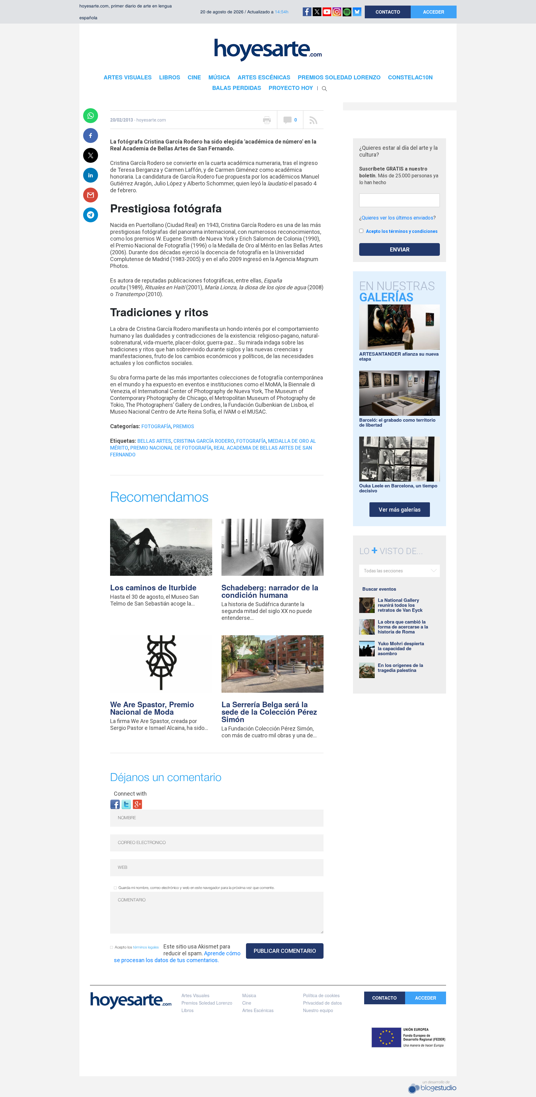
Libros (187, 1010)
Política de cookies (321, 995)
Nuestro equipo (318, 1010)
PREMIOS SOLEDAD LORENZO (339, 77)
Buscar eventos (379, 588)
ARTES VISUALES (128, 77)
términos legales (146, 947)
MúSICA (219, 77)
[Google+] (137, 803)
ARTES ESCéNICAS (264, 77)
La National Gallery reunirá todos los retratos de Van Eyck (400, 604)
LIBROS (169, 77)
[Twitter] (126, 803)
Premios (183, 426)
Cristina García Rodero (203, 441)
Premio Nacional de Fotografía (171, 448)
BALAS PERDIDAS (236, 88)
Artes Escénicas (258, 1010)
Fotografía (156, 426)
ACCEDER (433, 12)
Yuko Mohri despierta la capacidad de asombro (401, 648)
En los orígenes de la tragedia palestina (400, 668)
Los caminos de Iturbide (153, 587)
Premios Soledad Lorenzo (206, 1003)
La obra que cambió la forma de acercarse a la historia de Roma (403, 626)
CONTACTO (388, 12)
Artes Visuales (195, 995)
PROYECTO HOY (291, 88)
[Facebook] (115, 803)
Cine (246, 1003)
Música (249, 995)
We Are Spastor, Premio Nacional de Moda (152, 708)
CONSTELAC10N (410, 77)
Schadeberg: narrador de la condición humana (269, 591)
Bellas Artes (154, 441)
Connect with (130, 793)
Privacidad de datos (322, 1003)
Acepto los (137, 947)
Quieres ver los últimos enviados (397, 218)
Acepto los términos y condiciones (402, 231)
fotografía (251, 441)
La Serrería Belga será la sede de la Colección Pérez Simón (269, 711)
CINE (194, 77)
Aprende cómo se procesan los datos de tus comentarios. (177, 956)
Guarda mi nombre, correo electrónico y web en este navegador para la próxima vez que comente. (196, 888)
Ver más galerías (400, 509)
